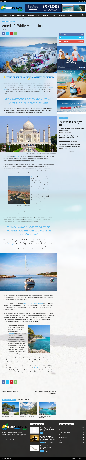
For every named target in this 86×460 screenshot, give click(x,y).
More (70, 15)
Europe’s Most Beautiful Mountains (45, 414)
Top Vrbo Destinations (16, 15)
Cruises (61, 132)
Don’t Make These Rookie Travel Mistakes (45, 390)
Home (5, 15)
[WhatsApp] (15, 33)
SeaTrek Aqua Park (11, 209)
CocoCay (16, 154)
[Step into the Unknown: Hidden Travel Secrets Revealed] (34, 446)
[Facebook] (77, 1)
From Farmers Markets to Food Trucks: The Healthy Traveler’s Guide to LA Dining (70, 122)
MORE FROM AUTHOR (23, 397)
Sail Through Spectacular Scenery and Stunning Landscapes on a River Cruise (69, 145)
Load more (71, 151)
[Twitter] (82, 1)
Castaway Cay (11, 242)
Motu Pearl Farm (38, 365)
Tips (41, 431)
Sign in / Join (3, 1)
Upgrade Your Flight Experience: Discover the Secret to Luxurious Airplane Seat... (48, 436)
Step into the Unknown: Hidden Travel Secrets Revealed (46, 445)
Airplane (42, 440)
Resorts (62, 15)
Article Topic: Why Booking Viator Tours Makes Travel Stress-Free (47, 427)
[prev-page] (53, 397)
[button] (83, 15)
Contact (79, 456)
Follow (81, 37)
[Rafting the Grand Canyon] (10, 406)
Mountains (13, 19)
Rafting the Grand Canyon (9, 414)
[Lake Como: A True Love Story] (28, 406)
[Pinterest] (11, 33)
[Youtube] (85, 1)
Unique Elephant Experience (10, 389)
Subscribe (80, 41)
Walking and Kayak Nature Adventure (33, 301)
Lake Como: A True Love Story (28, 414)
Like (82, 34)
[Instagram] (79, 1)
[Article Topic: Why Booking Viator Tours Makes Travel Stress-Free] (34, 428)
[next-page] (55, 397)
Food (53, 15)
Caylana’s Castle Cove (47, 207)
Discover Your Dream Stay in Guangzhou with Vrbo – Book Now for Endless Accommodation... (71, 137)
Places (45, 15)
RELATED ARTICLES (8, 397)
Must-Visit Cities (33, 15)
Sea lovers (34, 174)
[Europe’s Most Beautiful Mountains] (47, 406)
